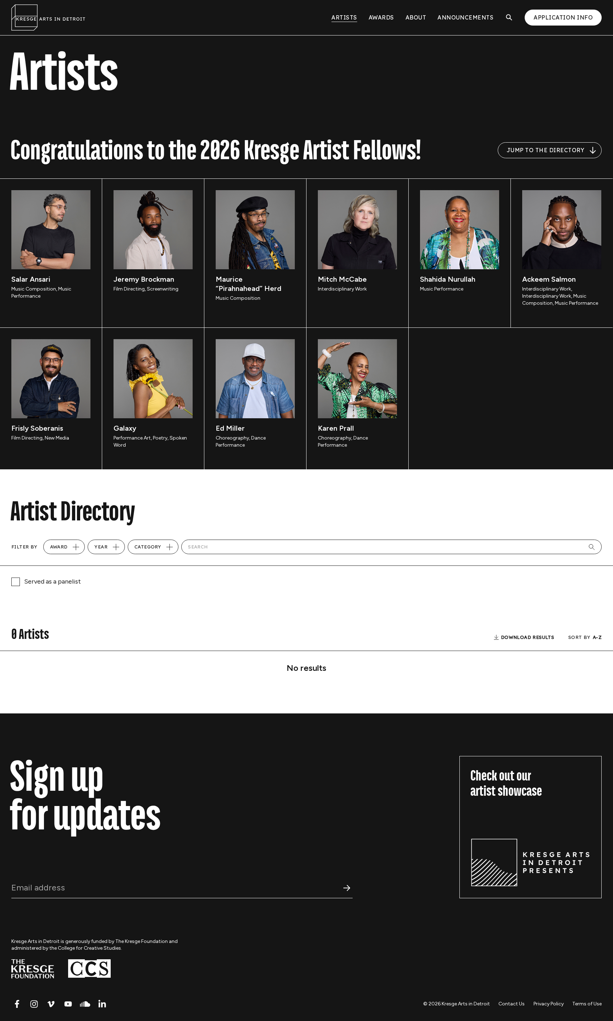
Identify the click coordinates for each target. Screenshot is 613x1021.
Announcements (465, 17)
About (415, 17)
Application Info (563, 17)
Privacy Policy (549, 1004)
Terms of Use (587, 1004)
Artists (344, 17)
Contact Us (511, 1004)
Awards (381, 17)
